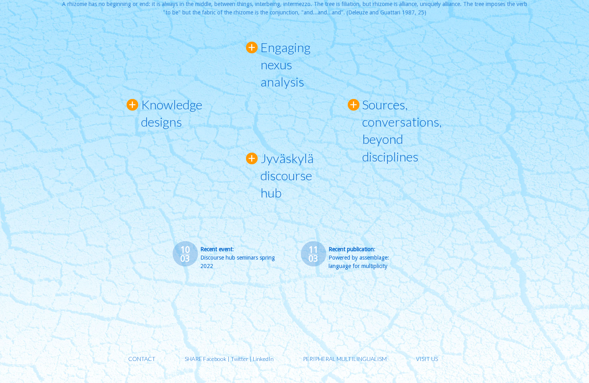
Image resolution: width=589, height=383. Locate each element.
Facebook (214, 358)
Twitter (239, 358)
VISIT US (427, 358)
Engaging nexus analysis (285, 64)
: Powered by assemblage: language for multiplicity (359, 257)
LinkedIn (263, 358)
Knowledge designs (167, 113)
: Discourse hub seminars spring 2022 (237, 257)
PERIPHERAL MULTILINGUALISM (345, 358)
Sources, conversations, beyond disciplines (402, 130)
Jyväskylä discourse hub (287, 175)
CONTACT (141, 358)
